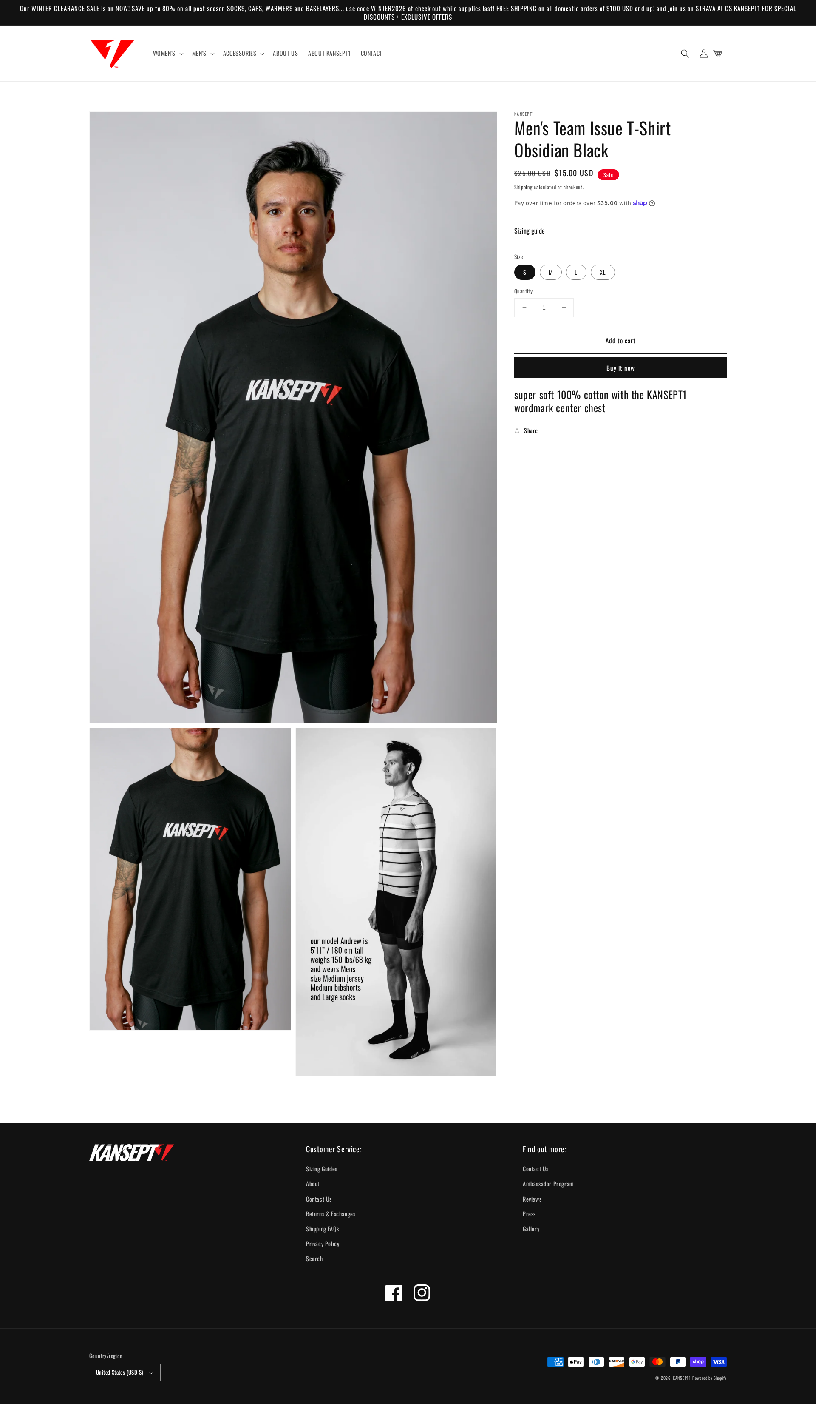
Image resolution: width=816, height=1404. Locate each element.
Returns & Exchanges (330, 1213)
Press (529, 1213)
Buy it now (620, 368)
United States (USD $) (119, 1372)
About (313, 1183)
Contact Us (319, 1198)
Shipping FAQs (322, 1228)
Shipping (523, 187)
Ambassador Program (548, 1183)
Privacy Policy (322, 1243)
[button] (685, 53)
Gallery (531, 1228)
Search (314, 1258)
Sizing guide (529, 230)
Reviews (532, 1198)
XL (603, 272)
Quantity (523, 291)
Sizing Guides (321, 1168)
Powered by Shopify (709, 1378)
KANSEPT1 (682, 1378)
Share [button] (531, 430)
